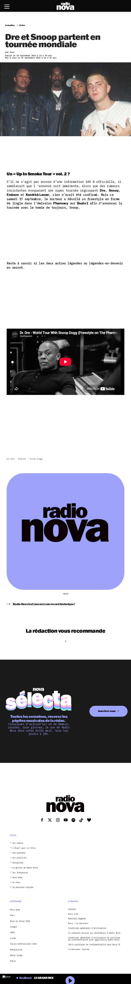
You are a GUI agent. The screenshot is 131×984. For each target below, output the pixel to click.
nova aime (17, 878)
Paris (13, 961)
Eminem (22, 458)
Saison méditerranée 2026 (23, 944)
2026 (12, 932)
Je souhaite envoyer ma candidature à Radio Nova (94, 933)
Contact (72, 909)
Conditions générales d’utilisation (87, 928)
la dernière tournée (22, 887)
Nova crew (73, 914)
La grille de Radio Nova (25, 868)
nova (65, 593)
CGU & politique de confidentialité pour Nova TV (94, 945)
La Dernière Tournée (78, 949)
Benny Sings (16, 955)
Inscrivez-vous (106, 711)
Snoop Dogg (36, 458)
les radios (17, 843)
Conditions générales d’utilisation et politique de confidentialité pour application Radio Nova (94, 939)
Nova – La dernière (78, 923)
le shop (16, 882)
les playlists (19, 858)
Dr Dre (10, 458)
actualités (17, 863)
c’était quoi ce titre (24, 848)
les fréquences (20, 873)
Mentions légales (77, 919)
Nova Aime (15, 909)
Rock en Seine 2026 (20, 921)
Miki (12, 915)
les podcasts (19, 853)
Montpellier (16, 949)
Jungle (13, 927)
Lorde (13, 938)
